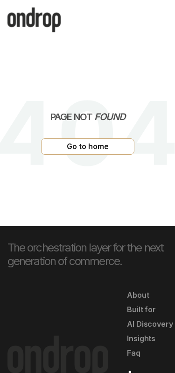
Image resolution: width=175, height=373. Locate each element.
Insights (141, 338)
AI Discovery (150, 324)
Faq (133, 353)
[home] (34, 19)
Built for (141, 309)
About (138, 295)
